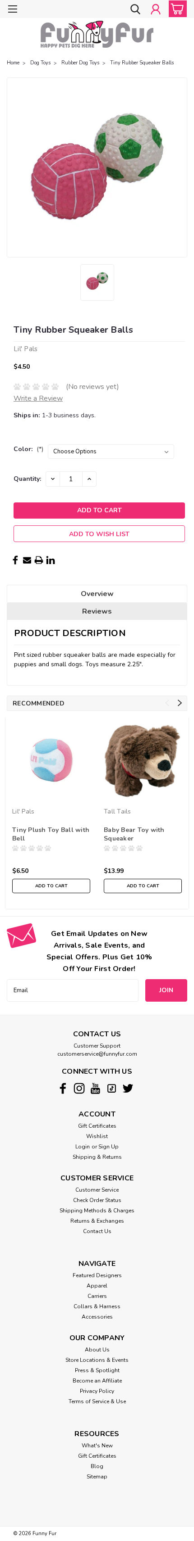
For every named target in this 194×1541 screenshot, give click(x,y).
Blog (97, 1466)
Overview (97, 594)
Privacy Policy (97, 1391)
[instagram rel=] (79, 1088)
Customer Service (97, 1189)
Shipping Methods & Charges (97, 1210)
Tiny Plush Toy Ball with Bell (50, 834)
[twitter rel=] (128, 1088)
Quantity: (27, 479)
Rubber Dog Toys (80, 62)
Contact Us (97, 1231)
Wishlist (97, 1136)
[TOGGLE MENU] (12, 10)
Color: (28, 449)
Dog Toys (40, 62)
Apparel (97, 1285)
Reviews (97, 611)
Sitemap (97, 1476)
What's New (97, 1445)
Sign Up (108, 1146)
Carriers (97, 1296)
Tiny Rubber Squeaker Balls (142, 62)
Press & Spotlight (97, 1370)
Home (13, 62)
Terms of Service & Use (97, 1401)
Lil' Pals (23, 811)
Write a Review (38, 398)
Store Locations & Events (97, 1360)
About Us (97, 1349)
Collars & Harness (97, 1306)
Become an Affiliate (97, 1380)
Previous (167, 703)
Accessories (97, 1316)
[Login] (155, 10)
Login (82, 1146)
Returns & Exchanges (97, 1221)
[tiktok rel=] (111, 1088)
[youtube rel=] (95, 1088)
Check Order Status (97, 1200)
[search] (135, 10)
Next (179, 703)
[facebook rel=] (63, 1088)
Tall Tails (117, 811)
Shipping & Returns (97, 1157)
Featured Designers (97, 1275)
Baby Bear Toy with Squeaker (134, 834)
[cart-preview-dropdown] (175, 8)
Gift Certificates (97, 1126)
